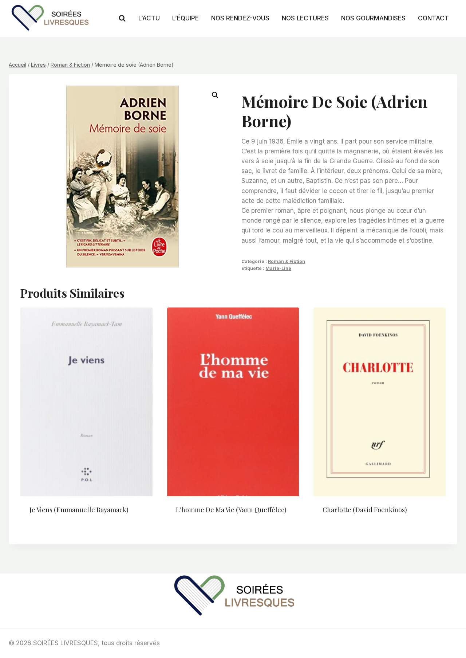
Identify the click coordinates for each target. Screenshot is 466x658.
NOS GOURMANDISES (373, 18)
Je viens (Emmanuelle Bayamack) (79, 509)
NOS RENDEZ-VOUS (240, 18)
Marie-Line (278, 268)
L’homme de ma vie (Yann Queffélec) (231, 509)
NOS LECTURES (305, 18)
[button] (215, 95)
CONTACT (433, 18)
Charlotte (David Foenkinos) (365, 509)
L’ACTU (149, 18)
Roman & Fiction (286, 261)
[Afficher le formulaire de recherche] (122, 18)
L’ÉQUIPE (185, 18)
